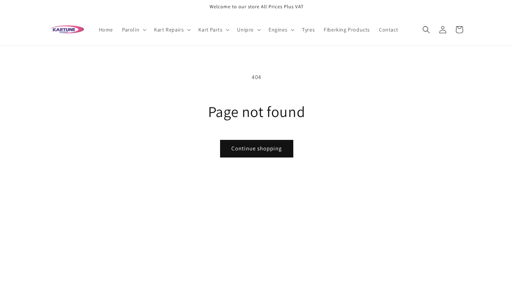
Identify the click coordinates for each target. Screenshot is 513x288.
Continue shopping (256, 148)
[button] (133, 30)
